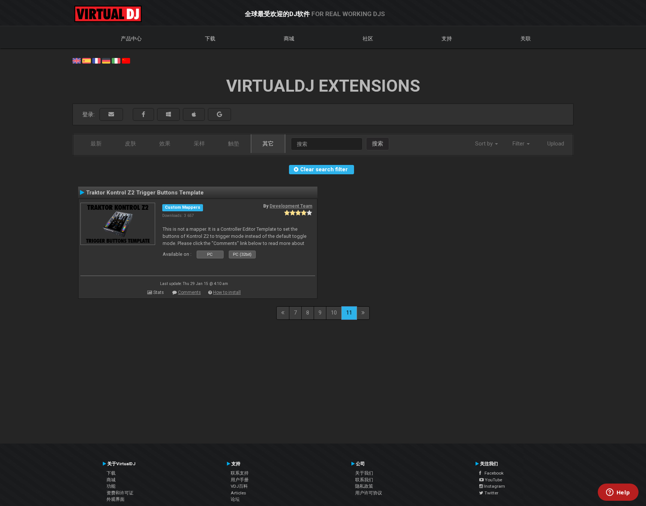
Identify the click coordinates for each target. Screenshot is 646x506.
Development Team (291, 206)
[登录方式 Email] (111, 114)
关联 (525, 39)
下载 (210, 39)
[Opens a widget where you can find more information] (618, 493)
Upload (555, 143)
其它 (268, 143)
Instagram (494, 486)
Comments (189, 292)
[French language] (96, 60)
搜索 (377, 143)
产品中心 (131, 39)
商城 (289, 39)
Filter (519, 143)
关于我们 (364, 473)
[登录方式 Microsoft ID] (168, 114)
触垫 (233, 143)
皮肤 (130, 143)
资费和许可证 (120, 493)
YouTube (493, 479)
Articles (238, 493)
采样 (199, 143)
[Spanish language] (86, 60)
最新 (96, 143)
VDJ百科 (239, 486)
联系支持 (240, 473)
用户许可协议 (368, 493)
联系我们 (364, 479)
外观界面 (115, 499)
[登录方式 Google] (219, 114)
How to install (227, 292)
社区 (368, 39)
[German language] (106, 60)
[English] (77, 60)
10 (334, 312)
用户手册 (240, 479)
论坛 (235, 499)
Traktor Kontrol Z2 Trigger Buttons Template (145, 192)
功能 (111, 486)
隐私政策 (364, 486)
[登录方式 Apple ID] (194, 114)
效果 (164, 143)
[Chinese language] (126, 60)
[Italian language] (116, 60)
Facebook (492, 473)
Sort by (484, 143)
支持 (447, 39)
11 (349, 312)
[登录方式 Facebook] (143, 114)
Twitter (490, 493)
